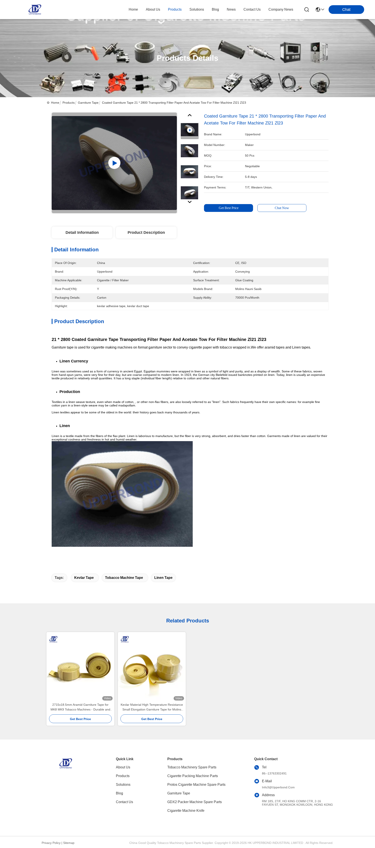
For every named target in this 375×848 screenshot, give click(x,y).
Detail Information (82, 232)
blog (215, 9)
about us (153, 9)
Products (68, 102)
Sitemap (68, 843)
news (231, 9)
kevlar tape (84, 578)
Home (133, 9)
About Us (123, 767)
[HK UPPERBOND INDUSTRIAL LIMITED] (35, 9)
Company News (280, 9)
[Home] (65, 769)
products (175, 9)
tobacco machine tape (124, 578)
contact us (252, 9)
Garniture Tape (88, 102)
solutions (196, 9)
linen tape (163, 578)
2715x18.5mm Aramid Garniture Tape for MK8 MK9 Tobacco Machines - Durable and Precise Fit (80, 707)
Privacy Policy (51, 843)
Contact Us (124, 802)
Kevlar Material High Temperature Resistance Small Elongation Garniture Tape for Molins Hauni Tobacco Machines (152, 707)
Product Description (146, 232)
